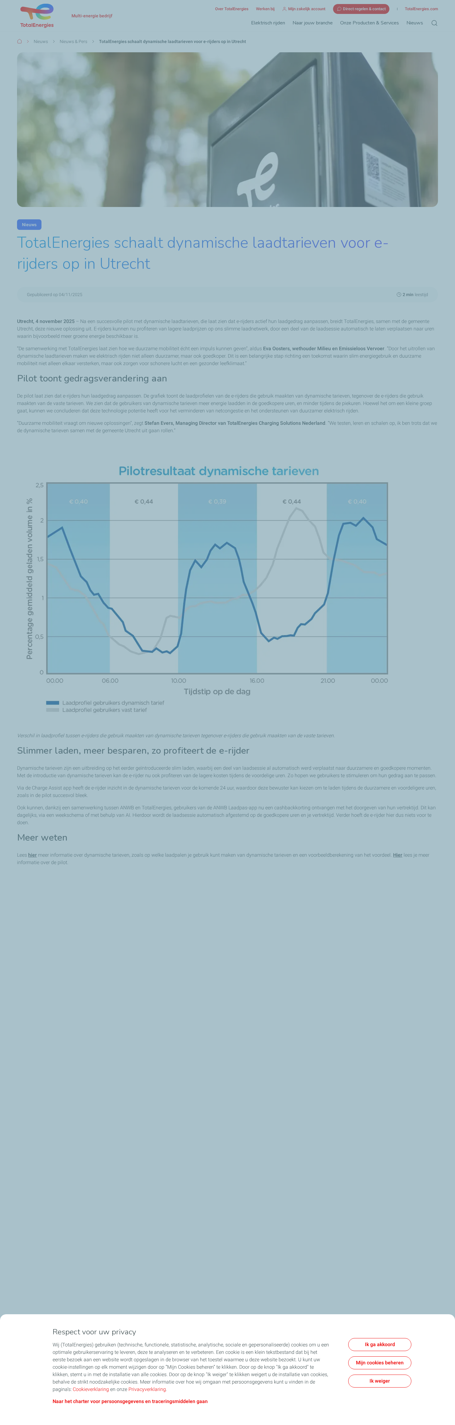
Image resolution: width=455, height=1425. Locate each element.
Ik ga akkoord (380, 1344)
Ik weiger (380, 1381)
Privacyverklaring (147, 1389)
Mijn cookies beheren (380, 1363)
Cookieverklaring (91, 1389)
